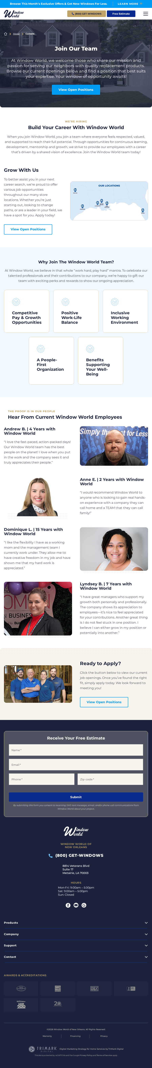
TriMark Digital (116, 1049)
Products (11, 922)
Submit (76, 797)
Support (10, 945)
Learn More (128, 3)
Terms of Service (104, 1055)
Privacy (103, 1036)
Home (5, 34)
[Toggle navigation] (145, 14)
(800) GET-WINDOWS (78, 855)
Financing (75, 1036)
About (16, 33)
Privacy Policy (86, 1055)
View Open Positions (76, 90)
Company (11, 934)
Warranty (47, 1036)
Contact (10, 957)
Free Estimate (121, 13)
